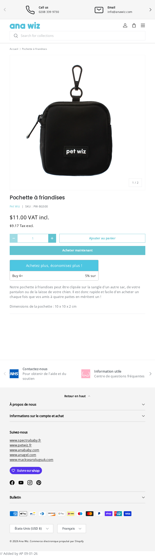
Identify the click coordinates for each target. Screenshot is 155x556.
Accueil (14, 49)
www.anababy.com (24, 450)
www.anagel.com (23, 455)
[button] (134, 25)
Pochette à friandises (34, 49)
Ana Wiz (23, 541)
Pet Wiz (15, 206)
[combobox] (77, 35)
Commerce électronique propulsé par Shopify (57, 541)
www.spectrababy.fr (25, 440)
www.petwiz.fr (21, 445)
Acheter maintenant (77, 250)
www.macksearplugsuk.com (31, 459)
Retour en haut (75, 396)
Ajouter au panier (102, 238)
